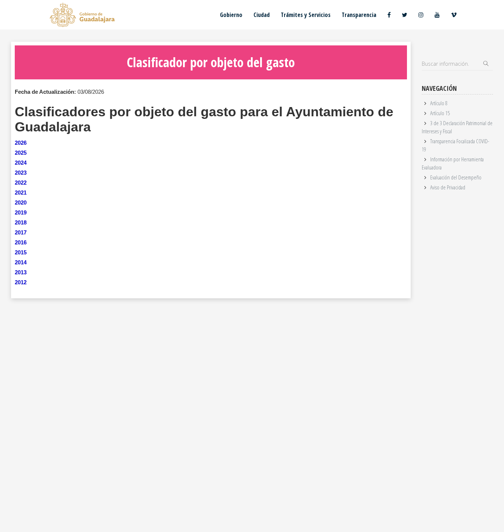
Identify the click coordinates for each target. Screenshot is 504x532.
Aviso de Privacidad (447, 187)
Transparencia (359, 15)
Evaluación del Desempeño (455, 177)
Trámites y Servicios (306, 15)
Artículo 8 (439, 103)
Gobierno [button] (231, 15)
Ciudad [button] (261, 15)
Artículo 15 (440, 113)
